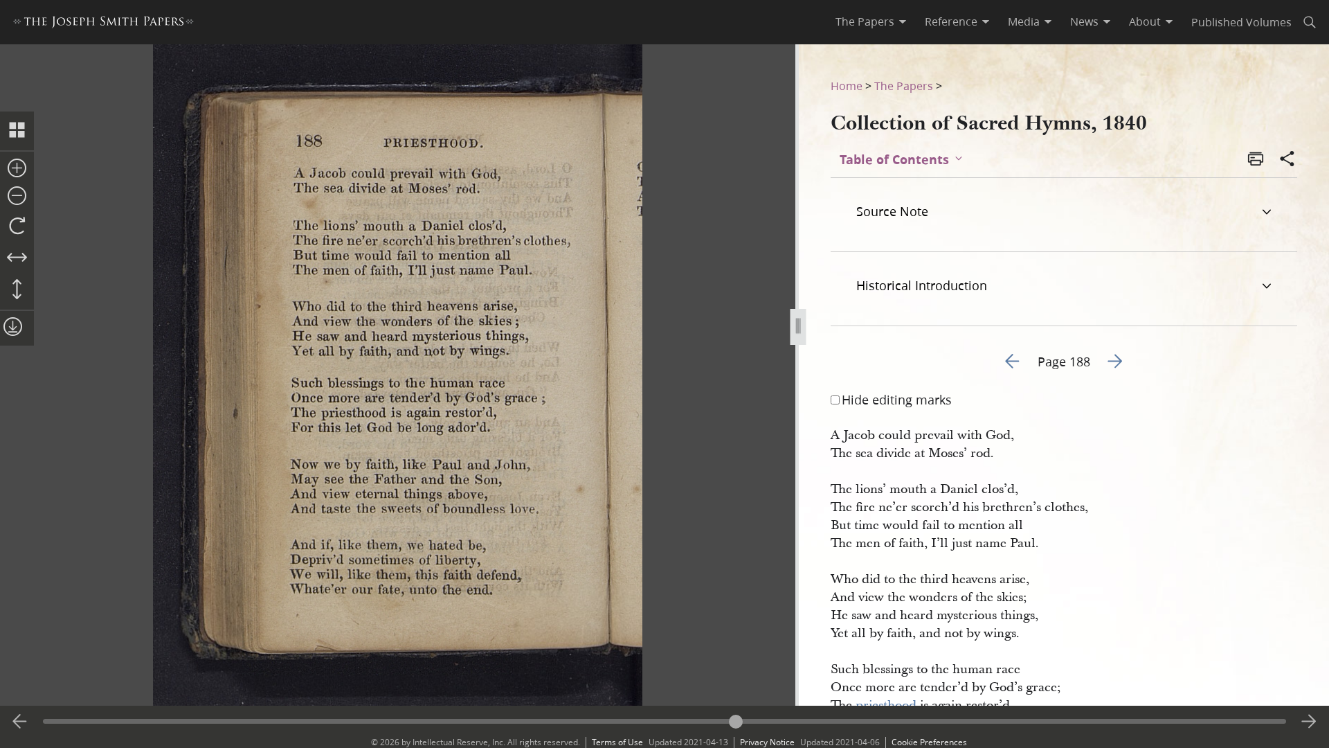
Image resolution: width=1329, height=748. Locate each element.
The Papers (903, 85)
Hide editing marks (897, 400)
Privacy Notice (767, 742)
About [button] (1145, 21)
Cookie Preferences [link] (929, 742)
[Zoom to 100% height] (16, 290)
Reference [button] (951, 21)
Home (846, 85)
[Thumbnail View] (16, 131)
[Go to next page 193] (1309, 722)
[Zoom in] (16, 169)
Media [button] (1024, 21)
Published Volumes (1241, 22)
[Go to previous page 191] (20, 722)
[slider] (664, 721)
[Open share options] (1287, 160)
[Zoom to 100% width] (16, 258)
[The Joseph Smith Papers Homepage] (103, 24)
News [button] (1084, 21)
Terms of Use (617, 742)
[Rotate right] (16, 226)
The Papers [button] (864, 21)
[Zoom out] (16, 197)
